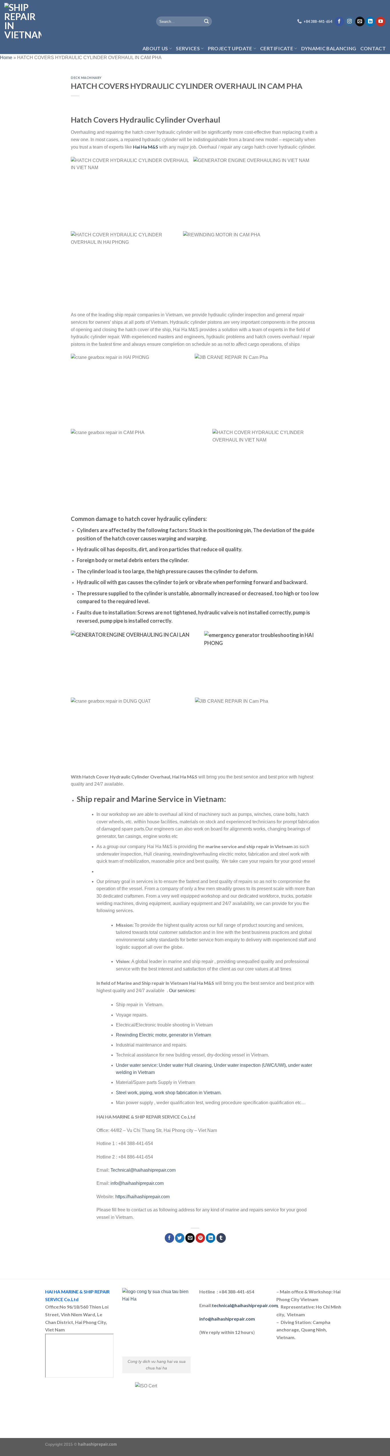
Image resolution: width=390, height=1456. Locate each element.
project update (230, 48)
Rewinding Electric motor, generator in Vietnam (163, 1034)
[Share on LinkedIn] (210, 1238)
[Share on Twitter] (179, 1238)
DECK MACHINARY (86, 77)
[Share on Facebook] (169, 1238)
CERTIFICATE (276, 48)
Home (6, 57)
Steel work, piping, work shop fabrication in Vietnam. (169, 1092)
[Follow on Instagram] (349, 21)
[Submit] (206, 21)
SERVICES (188, 48)
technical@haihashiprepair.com (245, 1305)
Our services (181, 990)
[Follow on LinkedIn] (370, 21)
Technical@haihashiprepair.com (143, 1170)
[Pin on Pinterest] (200, 1238)
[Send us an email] (360, 21)
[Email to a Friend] (190, 1238)
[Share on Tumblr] (221, 1238)
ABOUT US (155, 48)
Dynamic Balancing (328, 48)
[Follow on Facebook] (339, 21)
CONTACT (373, 48)
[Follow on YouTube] (380, 21)
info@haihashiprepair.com (137, 1183)
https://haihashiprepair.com (142, 1196)
